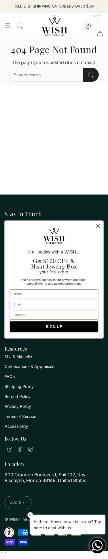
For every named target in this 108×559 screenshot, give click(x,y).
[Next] (100, 6)
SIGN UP (54, 327)
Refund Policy (18, 396)
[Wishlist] (97, 17)
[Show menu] (7, 26)
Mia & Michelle (18, 356)
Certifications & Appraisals (29, 366)
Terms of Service (20, 416)
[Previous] (7, 6)
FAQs (10, 376)
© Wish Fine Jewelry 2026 (29, 519)
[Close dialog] (98, 226)
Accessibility (16, 426)
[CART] (100, 33)
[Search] (91, 75)
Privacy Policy (18, 406)
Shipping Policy (19, 386)
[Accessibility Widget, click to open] (9, 532)
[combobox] (46, 75)
